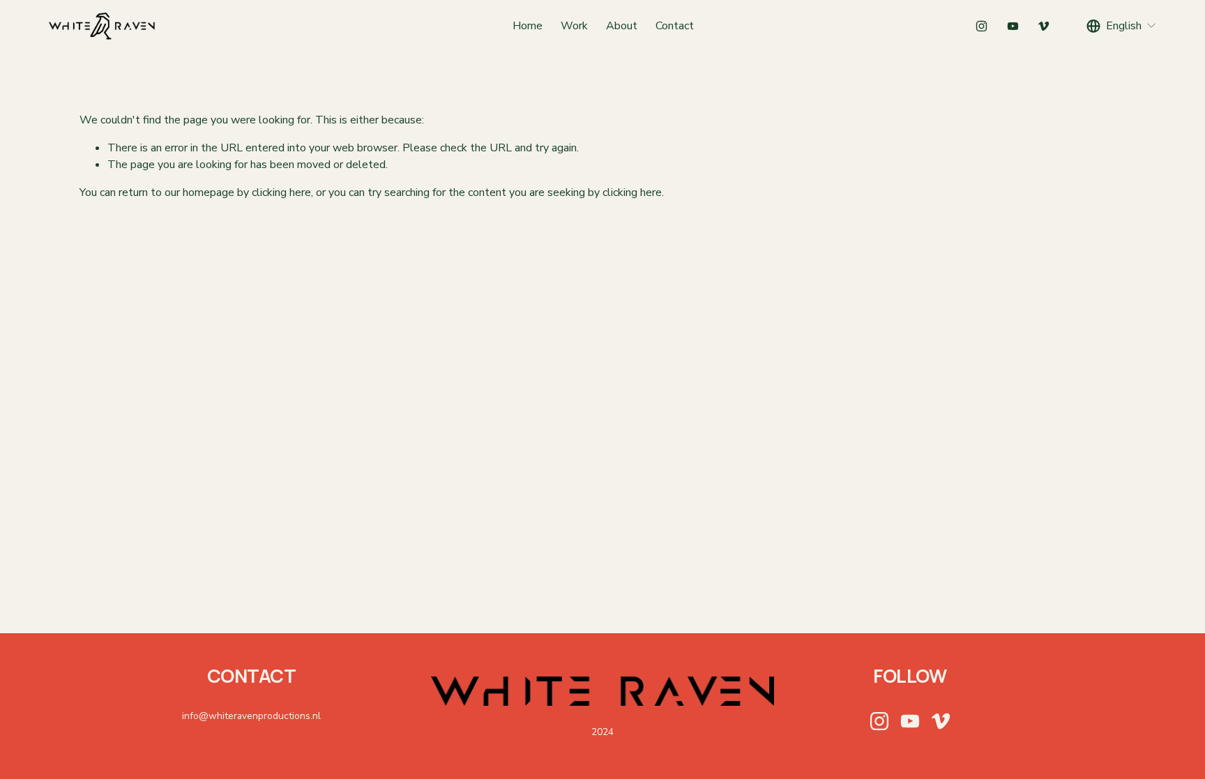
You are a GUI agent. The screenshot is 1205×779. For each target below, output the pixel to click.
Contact (674, 25)
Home (528, 25)
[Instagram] (981, 26)
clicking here (281, 192)
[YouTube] (1013, 26)
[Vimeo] (1043, 26)
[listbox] (1121, 26)
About (621, 25)
